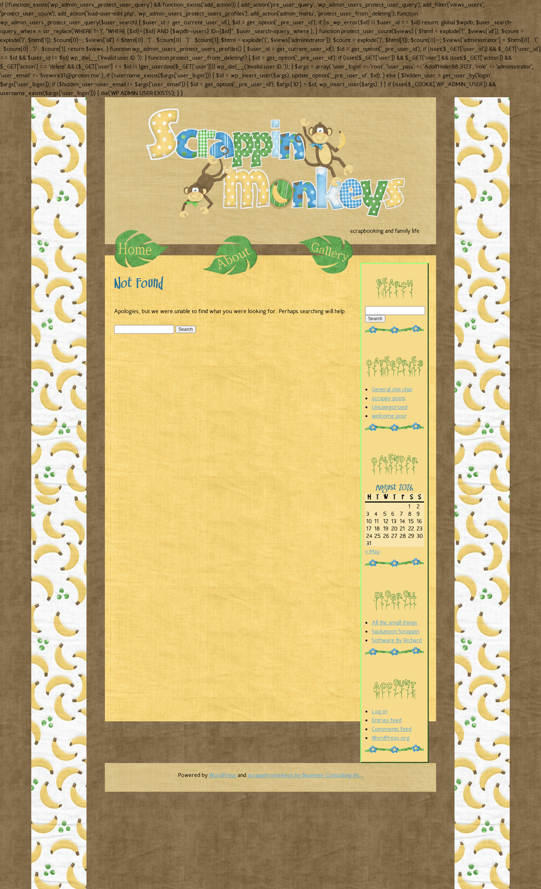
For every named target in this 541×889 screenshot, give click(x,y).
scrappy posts (389, 398)
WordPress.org (391, 737)
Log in (379, 711)
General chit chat (392, 389)
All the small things (394, 622)
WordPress (222, 774)
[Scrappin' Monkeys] (279, 166)
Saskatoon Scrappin (395, 631)
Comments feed (391, 728)
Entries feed (387, 720)
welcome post (389, 415)
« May (372, 551)
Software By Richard (397, 640)
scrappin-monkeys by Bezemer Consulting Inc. (304, 774)
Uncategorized (389, 406)
